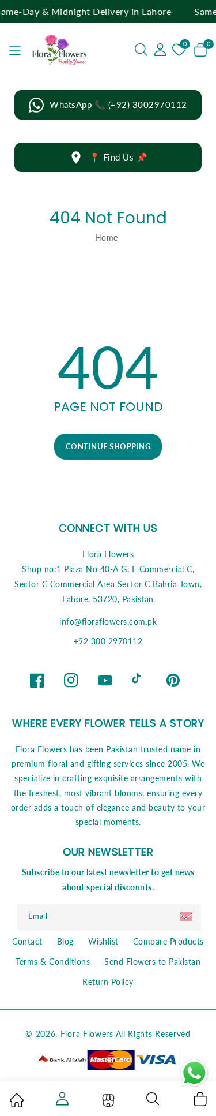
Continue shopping (108, 446)
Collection (106, 1100)
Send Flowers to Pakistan (152, 961)
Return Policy (108, 982)
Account (61, 1098)
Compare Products (168, 941)
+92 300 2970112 (108, 641)
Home (106, 237)
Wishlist (103, 941)
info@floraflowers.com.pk (108, 621)
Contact (27, 941)
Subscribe (187, 917)
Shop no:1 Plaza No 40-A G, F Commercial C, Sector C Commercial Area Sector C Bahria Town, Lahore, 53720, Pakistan (108, 584)
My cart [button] (199, 1098)
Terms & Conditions (53, 961)
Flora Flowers (108, 554)
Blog (65, 941)
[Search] (153, 1098)
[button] (141, 49)
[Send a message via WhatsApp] (194, 1073)
